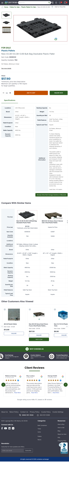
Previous (3, 392)
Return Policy (14, 420)
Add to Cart (31, 93)
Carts (39, 439)
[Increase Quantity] (10, 93)
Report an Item (62, 442)
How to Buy (61, 432)
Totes (39, 436)
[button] (40, 28)
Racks (39, 447)
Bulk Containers (42, 433)
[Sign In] (56, 2)
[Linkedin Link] (9, 436)
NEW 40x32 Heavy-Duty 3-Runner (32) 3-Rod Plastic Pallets (52, 229)
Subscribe (28, 458)
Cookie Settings (57, 420)
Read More (17, 400)
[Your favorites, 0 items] (60, 3)
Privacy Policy (34, 420)
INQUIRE (13, 341)
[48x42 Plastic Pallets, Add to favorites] (5, 317)
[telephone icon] (52, 3)
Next (66, 392)
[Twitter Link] (13, 436)
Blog (59, 438)
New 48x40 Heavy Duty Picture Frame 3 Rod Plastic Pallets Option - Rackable (38, 332)
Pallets (40, 444)
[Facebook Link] (2, 436)
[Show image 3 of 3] (7, 30)
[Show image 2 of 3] (7, 22)
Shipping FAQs (62, 448)
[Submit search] (49, 2)
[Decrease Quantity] (3, 93)
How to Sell (61, 435)
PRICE (3, 76)
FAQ (59, 445)
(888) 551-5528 (27, 423)
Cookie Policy (46, 420)
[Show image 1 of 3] (7, 15)
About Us (4, 420)
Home (6, 7)
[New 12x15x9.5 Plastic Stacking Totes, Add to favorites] (56, 317)
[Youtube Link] (5, 436)
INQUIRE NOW (58, 93)
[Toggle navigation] (2, 2)
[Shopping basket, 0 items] (65, 2)
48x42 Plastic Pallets (10, 331)
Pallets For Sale (14, 7)
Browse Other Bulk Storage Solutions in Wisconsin (51, 195)
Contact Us (24, 420)
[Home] (11, 2)
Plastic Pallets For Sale (28, 7)
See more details (6, 68)
